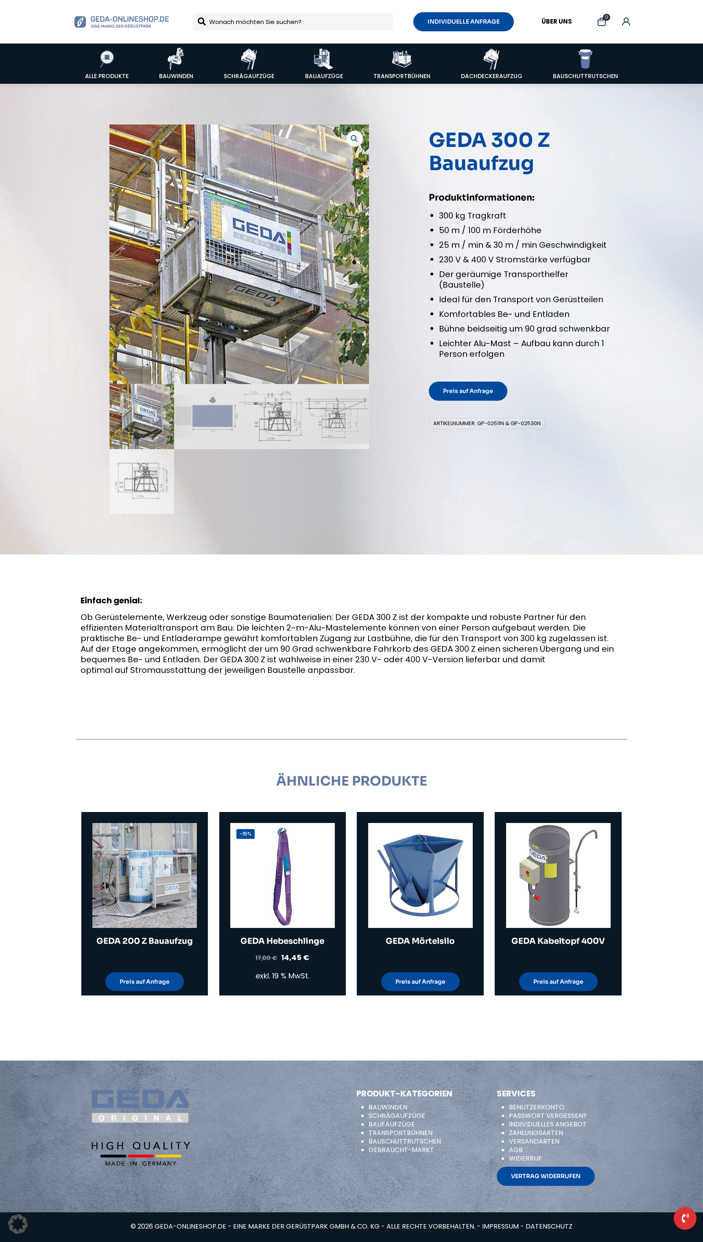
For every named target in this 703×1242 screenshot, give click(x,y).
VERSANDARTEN (534, 1141)
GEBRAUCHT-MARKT (401, 1150)
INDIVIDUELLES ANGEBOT (548, 1124)
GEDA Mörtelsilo (420, 941)
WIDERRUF (525, 1158)
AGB (516, 1150)
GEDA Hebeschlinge (282, 941)
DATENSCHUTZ (549, 1226)
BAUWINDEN (388, 1107)
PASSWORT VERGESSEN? (548, 1115)
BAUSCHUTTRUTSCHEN (405, 1141)
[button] (355, 139)
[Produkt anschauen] (185, 852)
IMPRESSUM (500, 1226)
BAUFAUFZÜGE (392, 1124)
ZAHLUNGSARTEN (536, 1132)
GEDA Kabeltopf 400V (558, 941)
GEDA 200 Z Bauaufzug (144, 941)
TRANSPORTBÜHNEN (400, 1132)
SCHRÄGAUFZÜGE (397, 1115)
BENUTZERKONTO (536, 1107)
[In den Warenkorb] (185, 834)
